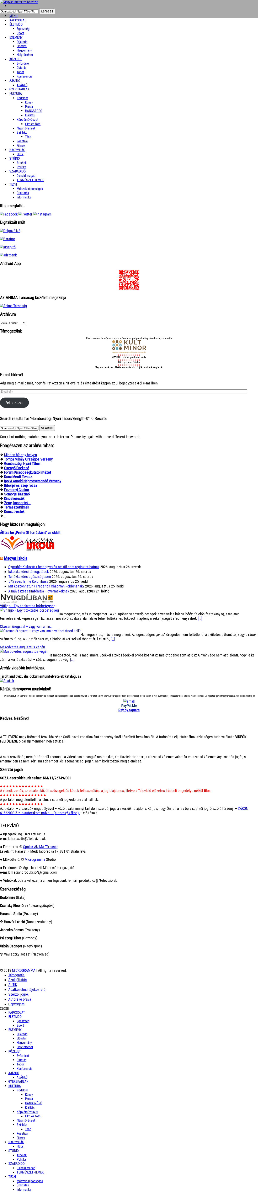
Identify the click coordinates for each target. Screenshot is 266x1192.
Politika (21, 1159)
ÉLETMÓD (16, 24)
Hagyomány (24, 50)
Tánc (28, 137)
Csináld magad (26, 176)
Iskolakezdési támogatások (28, 571)
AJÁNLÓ (13, 1073)
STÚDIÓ (14, 158)
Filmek (21, 1138)
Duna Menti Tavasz (18, 476)
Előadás (22, 46)
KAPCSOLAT (16, 1013)
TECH (13, 184)
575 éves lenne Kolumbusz (28, 581)
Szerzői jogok (18, 994)
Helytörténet (25, 55)
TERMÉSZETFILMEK (30, 180)
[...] (200, 618)
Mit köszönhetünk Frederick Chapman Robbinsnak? (46, 586)
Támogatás (16, 975)
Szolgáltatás (17, 980)
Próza (29, 107)
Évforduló (23, 63)
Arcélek (22, 1155)
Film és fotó (33, 124)
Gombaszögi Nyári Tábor (22, 463)
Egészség (23, 1021)
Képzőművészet (27, 120)
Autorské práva (19, 999)
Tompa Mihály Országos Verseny (28, 459)
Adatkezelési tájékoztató (26, 989)
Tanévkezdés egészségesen (29, 576)
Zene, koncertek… (17, 503)
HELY (20, 1146)
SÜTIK (12, 985)
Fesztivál (22, 1133)
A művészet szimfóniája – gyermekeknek (38, 591)
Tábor (20, 1064)
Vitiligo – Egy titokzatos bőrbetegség (27, 606)
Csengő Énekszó (16, 468)
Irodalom (22, 98)
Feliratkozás (14, 402)
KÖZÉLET (15, 59)
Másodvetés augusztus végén (22, 647)
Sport (20, 1025)
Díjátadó (22, 42)
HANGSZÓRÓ (33, 111)
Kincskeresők (14, 498)
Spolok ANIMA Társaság (40, 847)
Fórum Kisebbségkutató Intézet (27, 472)
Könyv (29, 102)
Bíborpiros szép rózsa (20, 485)
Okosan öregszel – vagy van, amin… (26, 626)
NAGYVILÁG (16, 1142)
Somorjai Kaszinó (17, 494)
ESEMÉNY (16, 37)
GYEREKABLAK (18, 1082)
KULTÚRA (15, 94)
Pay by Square (129, 710)
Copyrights (16, 1004)
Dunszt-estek (14, 511)
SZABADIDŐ (17, 171)
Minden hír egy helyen (20, 455)
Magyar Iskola (15, 558)
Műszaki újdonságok (30, 189)
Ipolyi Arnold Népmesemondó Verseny (32, 481)
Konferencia (24, 76)
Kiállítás (30, 115)
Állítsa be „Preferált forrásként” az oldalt (30, 532)
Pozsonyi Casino (16, 490)
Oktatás (21, 68)
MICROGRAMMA (23, 970)
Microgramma (35, 859)
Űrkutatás (23, 193)
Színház (22, 132)
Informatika (24, 197)
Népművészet (26, 128)
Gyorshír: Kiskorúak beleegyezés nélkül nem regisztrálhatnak (53, 567)
